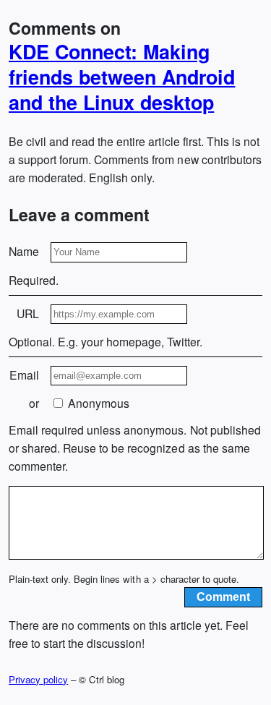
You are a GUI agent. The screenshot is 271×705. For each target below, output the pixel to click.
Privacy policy (38, 679)
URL (28, 313)
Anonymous (97, 403)
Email (24, 375)
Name (24, 251)
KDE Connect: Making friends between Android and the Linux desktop (122, 77)
